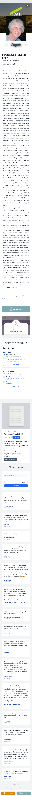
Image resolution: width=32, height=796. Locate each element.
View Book (7, 437)
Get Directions (16, 364)
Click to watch (9, 383)
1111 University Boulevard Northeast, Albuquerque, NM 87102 (16, 360)
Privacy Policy (12, 789)
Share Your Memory (10, 459)
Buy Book (16, 437)
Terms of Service (20, 789)
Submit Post (16, 485)
